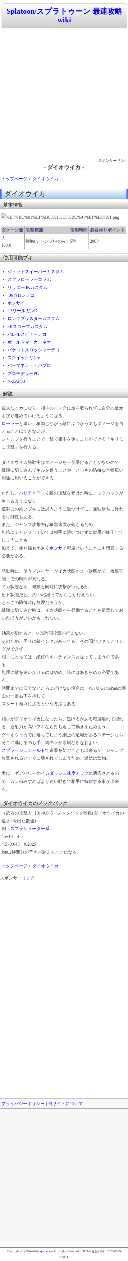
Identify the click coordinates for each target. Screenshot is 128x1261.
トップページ (14, 178)
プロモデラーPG (23, 373)
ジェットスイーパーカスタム (35, 271)
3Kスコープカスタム (27, 326)
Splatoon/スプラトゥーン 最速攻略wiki (64, 15)
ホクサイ (16, 303)
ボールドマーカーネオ (29, 342)
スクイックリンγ (23, 357)
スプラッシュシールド (23, 750)
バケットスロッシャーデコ (33, 350)
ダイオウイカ (45, 178)
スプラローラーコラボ (29, 279)
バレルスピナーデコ (27, 334)
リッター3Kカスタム (27, 287)
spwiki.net (46, 1251)
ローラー (10, 423)
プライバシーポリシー (23, 1103)
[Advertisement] (64, 94)
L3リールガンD (22, 310)
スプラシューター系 (29, 828)
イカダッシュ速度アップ (65, 773)
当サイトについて (65, 1103)
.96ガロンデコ (21, 295)
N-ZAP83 (16, 381)
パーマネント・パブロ (29, 365)
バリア (25, 493)
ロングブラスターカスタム (33, 318)
